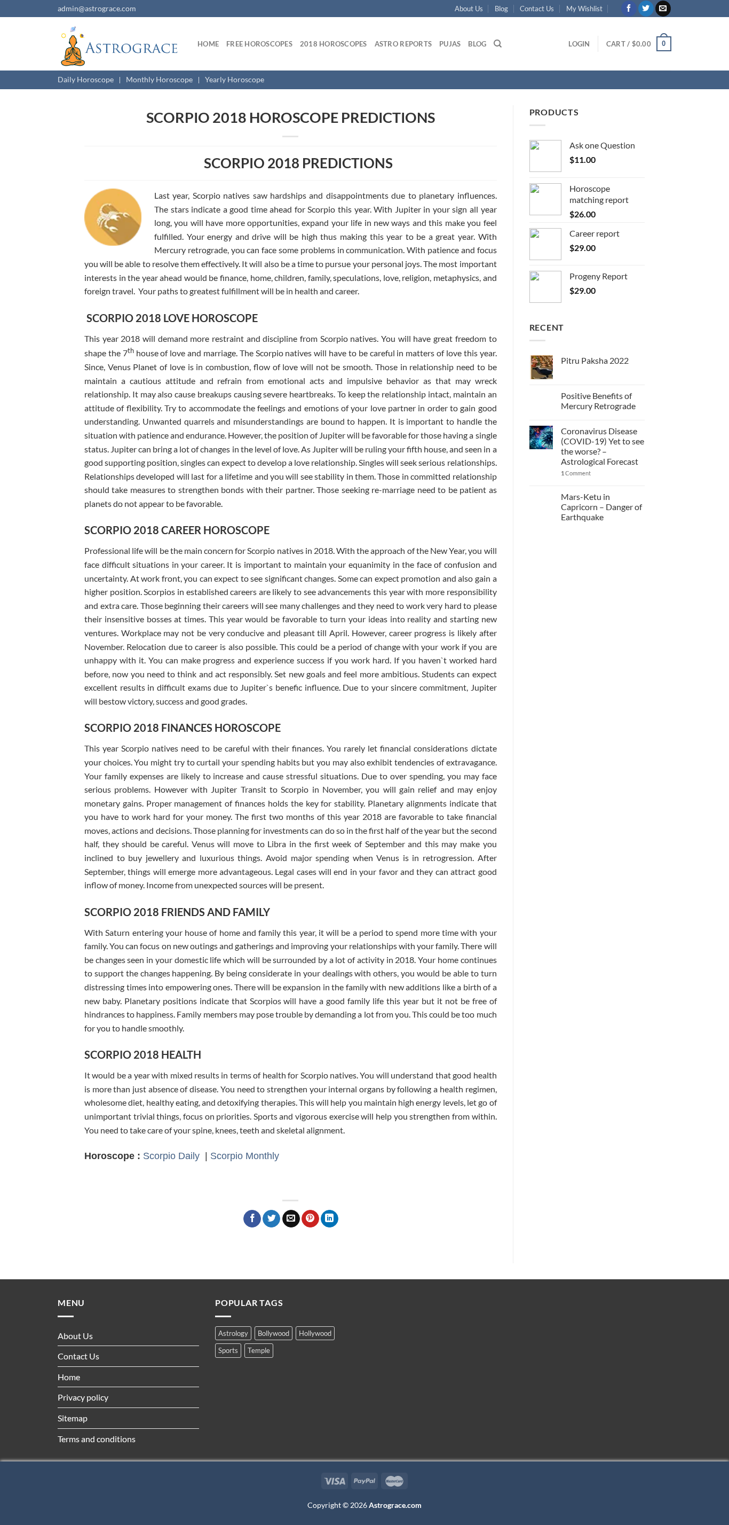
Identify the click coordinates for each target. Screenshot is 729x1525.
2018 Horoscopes (333, 44)
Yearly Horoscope (234, 79)
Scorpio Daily (171, 1155)
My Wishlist (584, 8)
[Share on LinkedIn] (329, 1219)
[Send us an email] (663, 9)
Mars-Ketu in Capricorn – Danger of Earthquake (601, 506)
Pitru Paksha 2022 (595, 360)
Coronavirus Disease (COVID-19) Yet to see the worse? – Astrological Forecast (602, 446)
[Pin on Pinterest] (310, 1219)
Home (208, 44)
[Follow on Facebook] (629, 9)
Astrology (233, 1333)
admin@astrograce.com (97, 8)
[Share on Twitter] (271, 1219)
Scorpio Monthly (244, 1155)
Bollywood (273, 1333)
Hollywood (315, 1333)
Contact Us (537, 8)
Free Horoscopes (259, 44)
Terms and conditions (97, 1439)
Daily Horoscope (86, 79)
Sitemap (73, 1418)
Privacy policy (83, 1397)
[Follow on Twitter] (646, 9)
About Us (469, 8)
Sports (228, 1350)
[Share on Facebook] (252, 1219)
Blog (501, 8)
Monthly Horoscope (159, 79)
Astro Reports (403, 44)
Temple (259, 1350)
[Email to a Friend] (291, 1219)
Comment (576, 473)
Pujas (450, 44)
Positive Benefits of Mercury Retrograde (598, 400)
